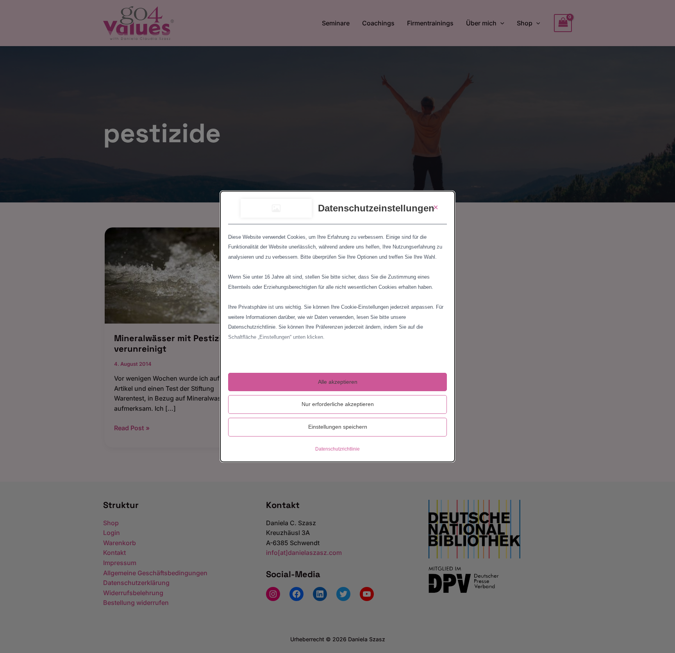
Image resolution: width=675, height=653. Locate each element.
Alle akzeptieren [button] (337, 382)
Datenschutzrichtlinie (337, 449)
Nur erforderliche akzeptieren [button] (338, 404)
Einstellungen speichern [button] (337, 427)
